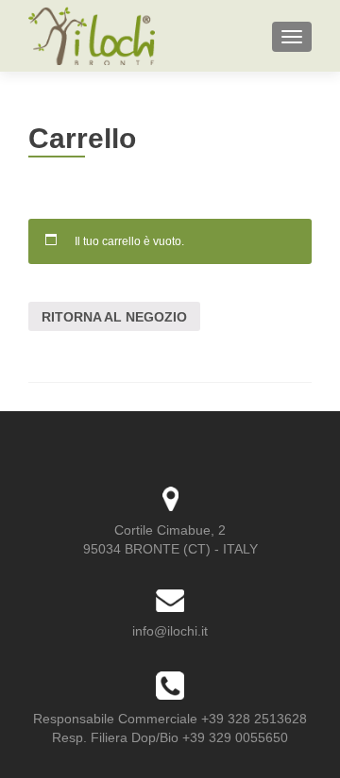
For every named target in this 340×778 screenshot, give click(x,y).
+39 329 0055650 (235, 737)
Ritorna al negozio (114, 316)
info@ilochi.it (170, 630)
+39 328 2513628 (254, 718)
